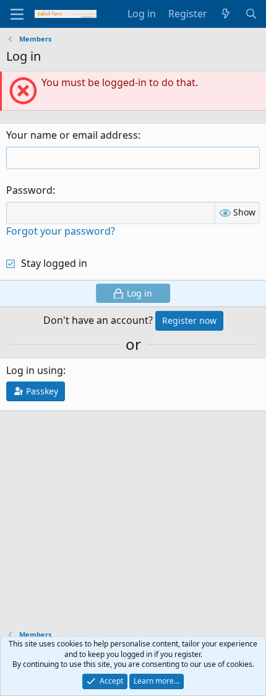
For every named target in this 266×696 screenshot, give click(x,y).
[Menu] (17, 14)
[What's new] (226, 13)
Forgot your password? (60, 231)
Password (29, 190)
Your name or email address (72, 135)
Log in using (34, 370)
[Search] (251, 13)
